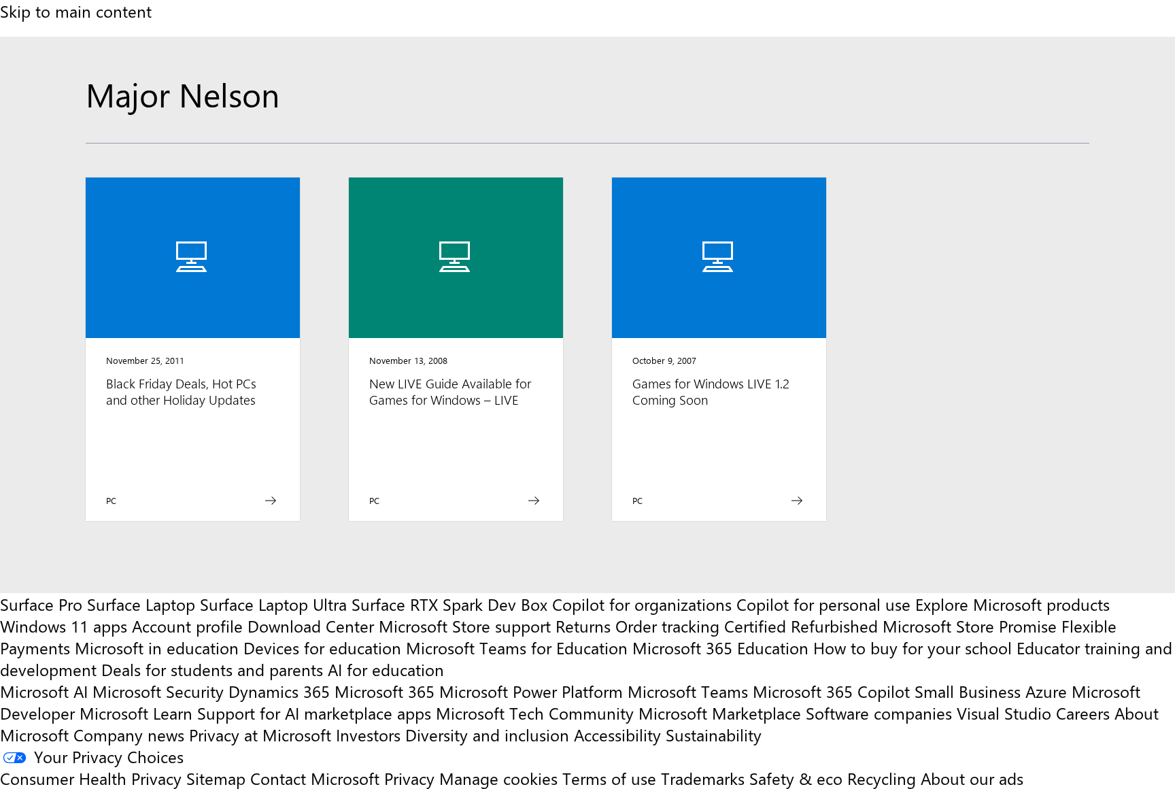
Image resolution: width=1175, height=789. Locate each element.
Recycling (881, 778)
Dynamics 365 (279, 691)
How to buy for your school (912, 647)
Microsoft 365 (385, 691)
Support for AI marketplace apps (314, 713)
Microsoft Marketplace (719, 713)
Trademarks (703, 778)
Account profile (187, 626)
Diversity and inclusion (487, 734)
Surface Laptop (141, 604)
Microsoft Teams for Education (517, 647)
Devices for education (322, 647)
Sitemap (215, 778)
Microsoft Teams (688, 691)
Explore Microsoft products (1012, 604)
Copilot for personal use (823, 604)
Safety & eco (795, 778)
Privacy (411, 778)
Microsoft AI (44, 691)
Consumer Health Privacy (91, 778)
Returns (583, 626)
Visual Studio (1004, 713)
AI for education (386, 669)
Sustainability (714, 734)
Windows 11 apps (63, 626)
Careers (1083, 713)
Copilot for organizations (642, 604)
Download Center (311, 626)
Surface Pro (41, 604)
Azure (1046, 691)
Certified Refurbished (801, 626)
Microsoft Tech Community (535, 713)
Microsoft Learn (136, 713)
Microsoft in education (157, 647)
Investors (368, 734)
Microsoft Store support (465, 626)
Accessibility (617, 734)
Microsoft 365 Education (720, 647)
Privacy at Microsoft (260, 734)
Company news (128, 734)
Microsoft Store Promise (970, 626)
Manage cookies (498, 778)
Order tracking (667, 626)
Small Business (968, 691)
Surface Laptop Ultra (273, 604)
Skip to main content (76, 11)
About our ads (972, 778)
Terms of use (609, 778)
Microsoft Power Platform (531, 691)
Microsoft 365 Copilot (831, 691)
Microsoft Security (158, 691)
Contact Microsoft (314, 778)
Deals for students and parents (212, 669)
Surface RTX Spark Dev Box (449, 604)
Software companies (879, 713)
